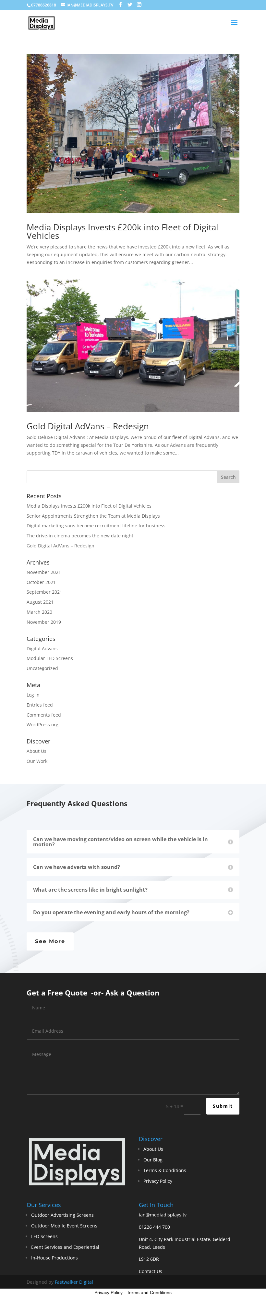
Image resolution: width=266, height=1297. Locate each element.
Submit (223, 1106)
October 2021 (41, 582)
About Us (36, 751)
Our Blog (153, 1160)
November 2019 (44, 622)
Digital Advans (42, 648)
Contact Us (150, 1271)
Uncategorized (42, 668)
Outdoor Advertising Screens (62, 1215)
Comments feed (44, 715)
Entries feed (40, 705)
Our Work (37, 761)
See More (50, 941)
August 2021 (40, 602)
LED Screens (44, 1236)
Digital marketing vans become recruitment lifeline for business (96, 525)
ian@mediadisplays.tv (163, 1215)
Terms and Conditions (149, 1292)
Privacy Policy (157, 1181)
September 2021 (44, 592)
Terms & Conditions (164, 1170)
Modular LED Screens (50, 658)
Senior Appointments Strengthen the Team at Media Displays (93, 516)
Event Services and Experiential (65, 1247)
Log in (33, 695)
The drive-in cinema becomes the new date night (80, 536)
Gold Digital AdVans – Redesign (88, 426)
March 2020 (39, 612)
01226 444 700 (154, 1227)
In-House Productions (54, 1258)
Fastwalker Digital (74, 1282)
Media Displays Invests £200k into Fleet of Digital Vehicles (122, 231)
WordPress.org (42, 724)
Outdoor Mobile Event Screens (64, 1226)
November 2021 (44, 572)
